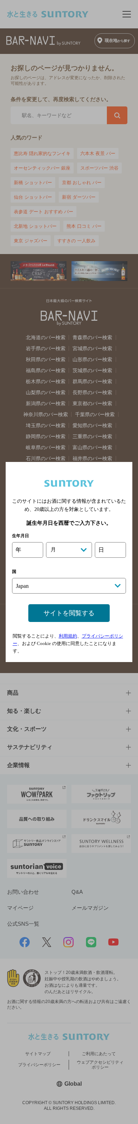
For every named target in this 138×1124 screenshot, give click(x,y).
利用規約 (68, 636)
